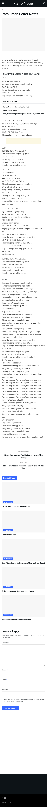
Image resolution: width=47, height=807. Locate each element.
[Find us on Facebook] (2, 798)
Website (5, 689)
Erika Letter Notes (10, 110)
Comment (6, 642)
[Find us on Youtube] (5, 798)
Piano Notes (23, 3)
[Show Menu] (3, 3)
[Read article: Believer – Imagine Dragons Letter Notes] (23, 578)
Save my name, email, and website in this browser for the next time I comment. (24, 700)
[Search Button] (44, 3)
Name (5, 670)
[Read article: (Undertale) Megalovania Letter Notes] (23, 606)
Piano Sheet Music (12, 803)
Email (4, 680)
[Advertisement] (23, 55)
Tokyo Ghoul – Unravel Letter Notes (16, 107)
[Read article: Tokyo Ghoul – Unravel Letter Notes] (23, 493)
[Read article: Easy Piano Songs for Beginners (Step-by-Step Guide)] (23, 550)
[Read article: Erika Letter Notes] (23, 521)
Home (3, 10)
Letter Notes (11, 10)
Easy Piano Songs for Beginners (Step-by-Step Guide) (23, 114)
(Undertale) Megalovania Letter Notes (16, 619)
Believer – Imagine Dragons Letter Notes (18, 591)
